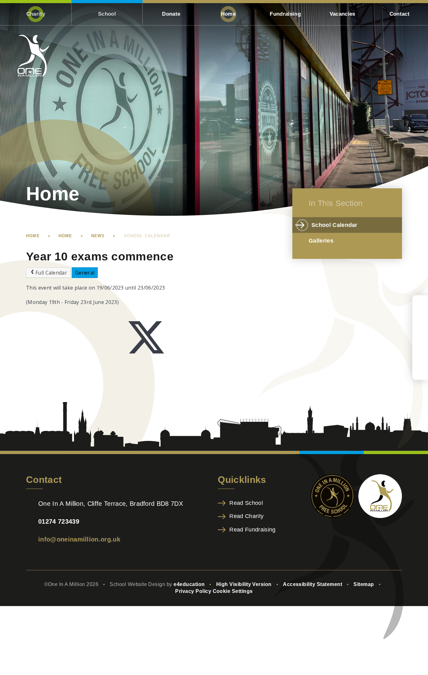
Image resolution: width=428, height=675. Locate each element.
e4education (189, 584)
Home (33, 235)
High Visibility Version (244, 584)
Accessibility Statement (312, 584)
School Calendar (147, 235)
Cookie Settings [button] (233, 591)
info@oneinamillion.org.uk (79, 539)
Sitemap (363, 584)
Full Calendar (51, 272)
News (98, 235)
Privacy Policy (193, 591)
